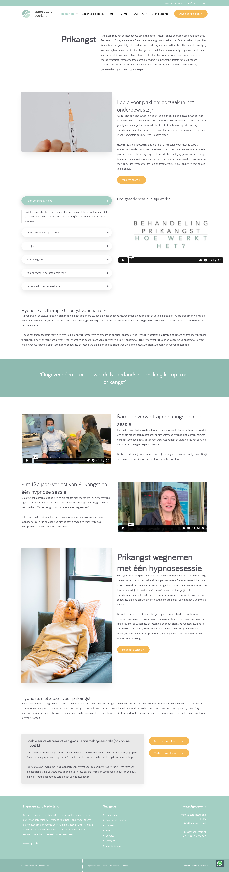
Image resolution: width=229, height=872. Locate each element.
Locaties (109, 825)
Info (107, 830)
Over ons (110, 840)
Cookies (125, 865)
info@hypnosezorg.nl (173, 3)
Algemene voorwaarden (97, 865)
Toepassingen (112, 815)
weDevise (204, 865)
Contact (125, 13)
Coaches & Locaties (93, 13)
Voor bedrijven (160, 13)
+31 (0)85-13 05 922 (196, 3)
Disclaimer (114, 865)
